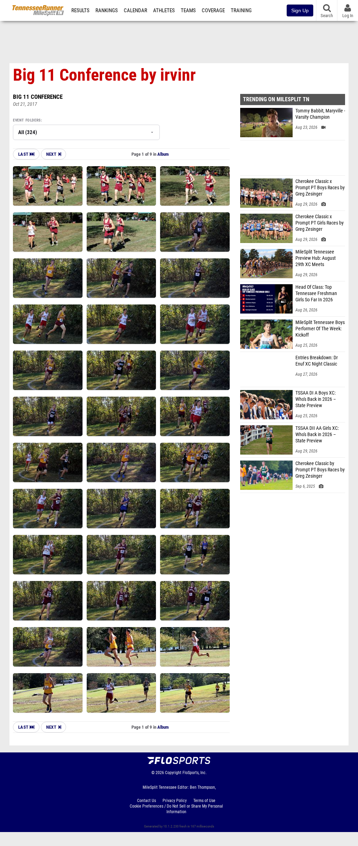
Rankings (106, 10)
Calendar (135, 10)
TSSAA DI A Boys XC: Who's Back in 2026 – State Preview (315, 399)
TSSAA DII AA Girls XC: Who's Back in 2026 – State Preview (317, 434)
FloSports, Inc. (194, 772)
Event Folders (27, 120)
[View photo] (48, 186)
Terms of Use (204, 800)
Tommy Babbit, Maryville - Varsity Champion (320, 114)
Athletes (164, 10)
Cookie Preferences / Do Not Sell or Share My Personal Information (176, 809)
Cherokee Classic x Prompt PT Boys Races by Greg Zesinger (320, 187)
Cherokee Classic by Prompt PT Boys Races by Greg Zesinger (320, 470)
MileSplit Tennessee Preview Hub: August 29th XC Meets (315, 258)
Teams (188, 10)
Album (163, 154)
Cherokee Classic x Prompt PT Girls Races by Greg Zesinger (319, 223)
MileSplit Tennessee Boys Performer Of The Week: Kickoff (320, 328)
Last (24, 154)
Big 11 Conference (38, 96)
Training (241, 10)
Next (51, 154)
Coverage (213, 10)
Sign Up (300, 10)
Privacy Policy (175, 800)
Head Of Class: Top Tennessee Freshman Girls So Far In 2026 (316, 293)
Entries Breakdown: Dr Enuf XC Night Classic (316, 361)
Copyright (173, 772)
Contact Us (146, 800)
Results (80, 10)
